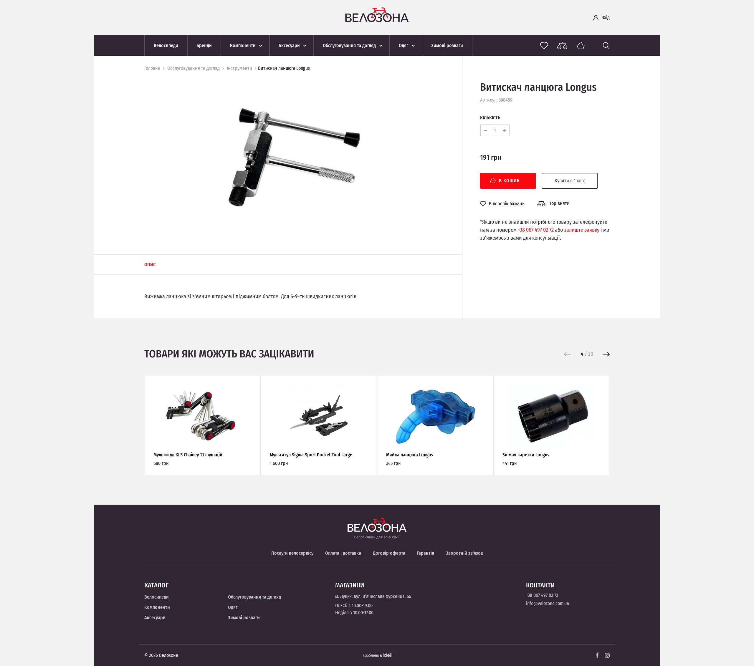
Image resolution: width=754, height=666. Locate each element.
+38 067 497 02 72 (536, 230)
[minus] (485, 130)
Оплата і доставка (343, 553)
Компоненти (157, 607)
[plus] (504, 130)
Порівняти (559, 203)
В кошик (509, 180)
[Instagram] (607, 655)
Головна (152, 68)
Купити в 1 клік (570, 180)
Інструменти (239, 68)
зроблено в (373, 655)
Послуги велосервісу (292, 553)
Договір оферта (389, 553)
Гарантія (425, 553)
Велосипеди (156, 597)
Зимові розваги (244, 617)
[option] (294, 159)
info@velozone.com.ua (547, 603)
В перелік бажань (506, 203)
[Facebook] (597, 655)
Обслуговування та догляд (193, 68)
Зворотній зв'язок (464, 553)
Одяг (232, 607)
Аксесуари (155, 617)
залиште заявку (581, 230)
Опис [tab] (150, 264)
